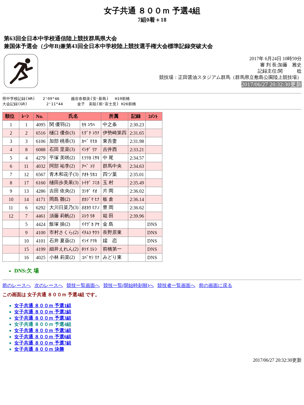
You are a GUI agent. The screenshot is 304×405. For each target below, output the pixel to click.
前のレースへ (16, 285)
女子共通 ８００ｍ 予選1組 (42, 305)
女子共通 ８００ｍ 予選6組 (42, 336)
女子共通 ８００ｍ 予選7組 (42, 342)
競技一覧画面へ (83, 285)
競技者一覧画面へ (176, 285)
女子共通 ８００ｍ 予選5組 (42, 330)
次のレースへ (48, 285)
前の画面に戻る (215, 285)
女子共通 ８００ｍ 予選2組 (42, 311)
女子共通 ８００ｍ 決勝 (39, 349)
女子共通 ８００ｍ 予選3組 (42, 318)
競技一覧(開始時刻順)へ (128, 285)
